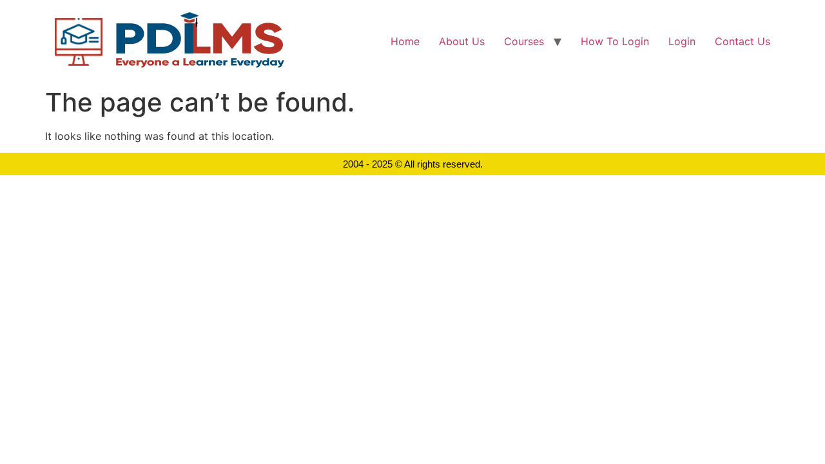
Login (681, 41)
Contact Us (742, 41)
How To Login (615, 41)
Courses (524, 41)
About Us (462, 41)
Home (405, 41)
